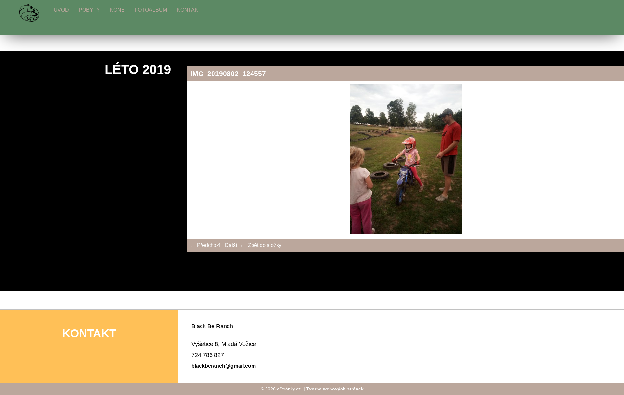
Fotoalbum (151, 10)
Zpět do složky (264, 245)
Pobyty (89, 10)
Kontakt (189, 10)
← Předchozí (205, 245)
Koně (117, 10)
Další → (234, 245)
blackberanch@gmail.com (223, 366)
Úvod (61, 10)
